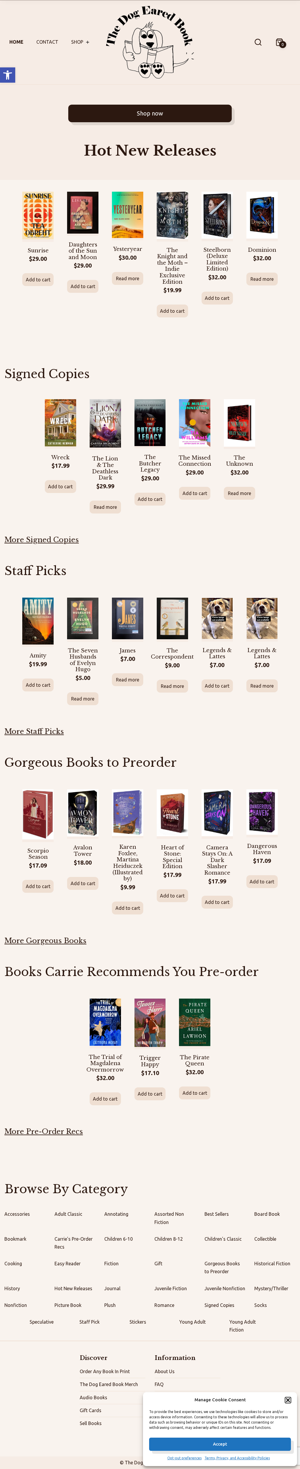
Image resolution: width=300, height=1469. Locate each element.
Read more (127, 278)
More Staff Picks (34, 731)
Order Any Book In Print (105, 1371)
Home (16, 42)
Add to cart (38, 279)
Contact (47, 42)
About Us (165, 1371)
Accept (220, 1443)
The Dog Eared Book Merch (109, 1384)
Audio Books (93, 1397)
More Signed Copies (41, 539)
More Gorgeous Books (45, 940)
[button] (7, 75)
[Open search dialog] (258, 42)
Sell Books (91, 1423)
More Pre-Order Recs (43, 1131)
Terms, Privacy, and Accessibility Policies (237, 1458)
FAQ (159, 1384)
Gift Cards (90, 1410)
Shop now (150, 113)
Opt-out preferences (184, 1458)
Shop (77, 42)
